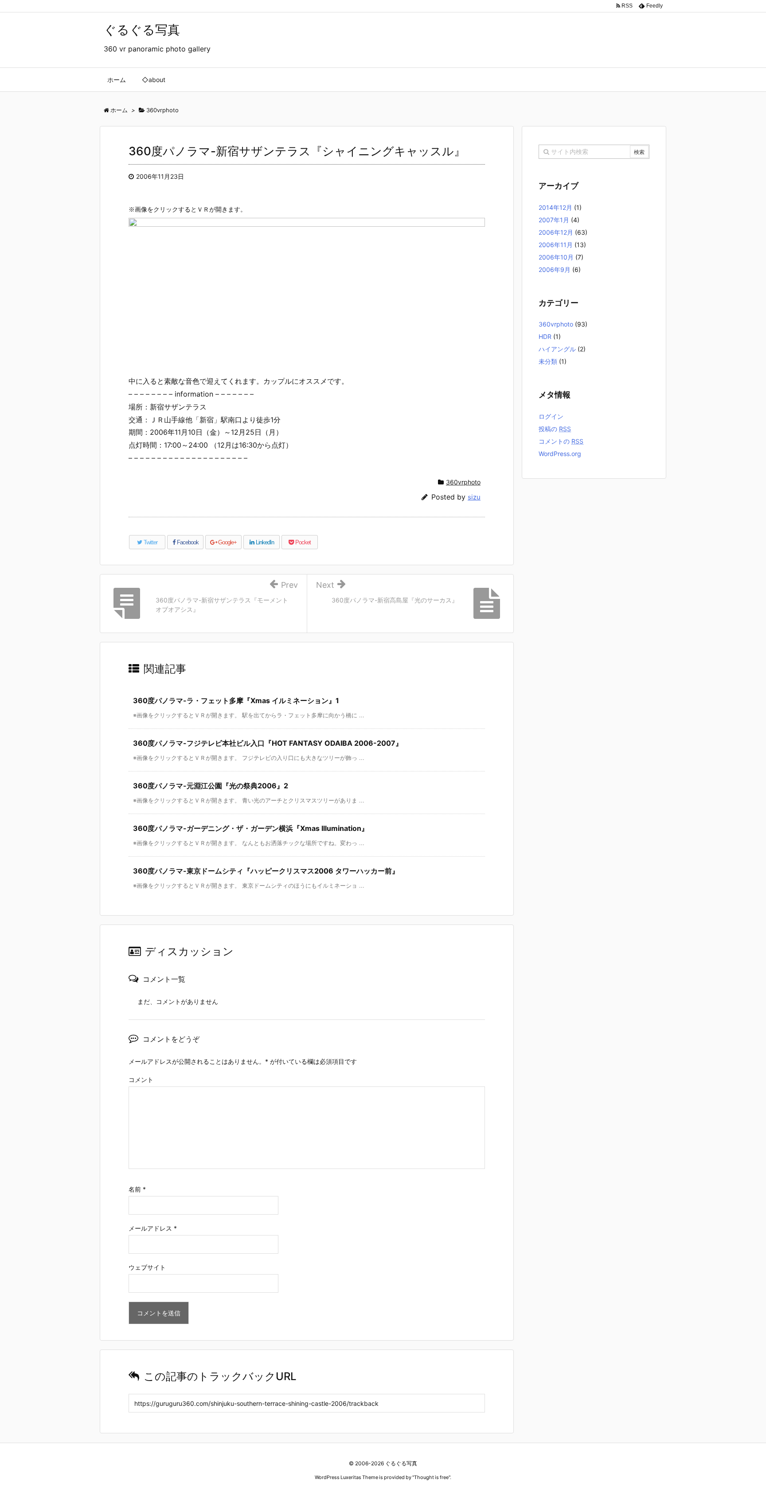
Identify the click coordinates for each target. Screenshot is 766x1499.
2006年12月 (556, 232)
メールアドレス (153, 1228)
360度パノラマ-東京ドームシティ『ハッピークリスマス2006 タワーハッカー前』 (266, 870)
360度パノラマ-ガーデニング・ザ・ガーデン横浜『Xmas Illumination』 (250, 828)
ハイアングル (557, 349)
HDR (545, 336)
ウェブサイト (147, 1267)
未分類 (548, 361)
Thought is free (431, 1477)
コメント (141, 1079)
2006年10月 (556, 257)
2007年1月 (554, 220)
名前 (137, 1189)
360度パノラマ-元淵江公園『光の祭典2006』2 (210, 785)
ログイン (551, 416)
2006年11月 (556, 244)
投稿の (555, 429)
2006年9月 (555, 269)
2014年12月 (555, 207)
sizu (474, 497)
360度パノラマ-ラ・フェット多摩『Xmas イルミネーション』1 (236, 700)
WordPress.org (560, 453)
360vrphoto (463, 482)
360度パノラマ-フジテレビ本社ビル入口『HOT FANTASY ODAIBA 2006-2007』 (268, 743)
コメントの (561, 441)
